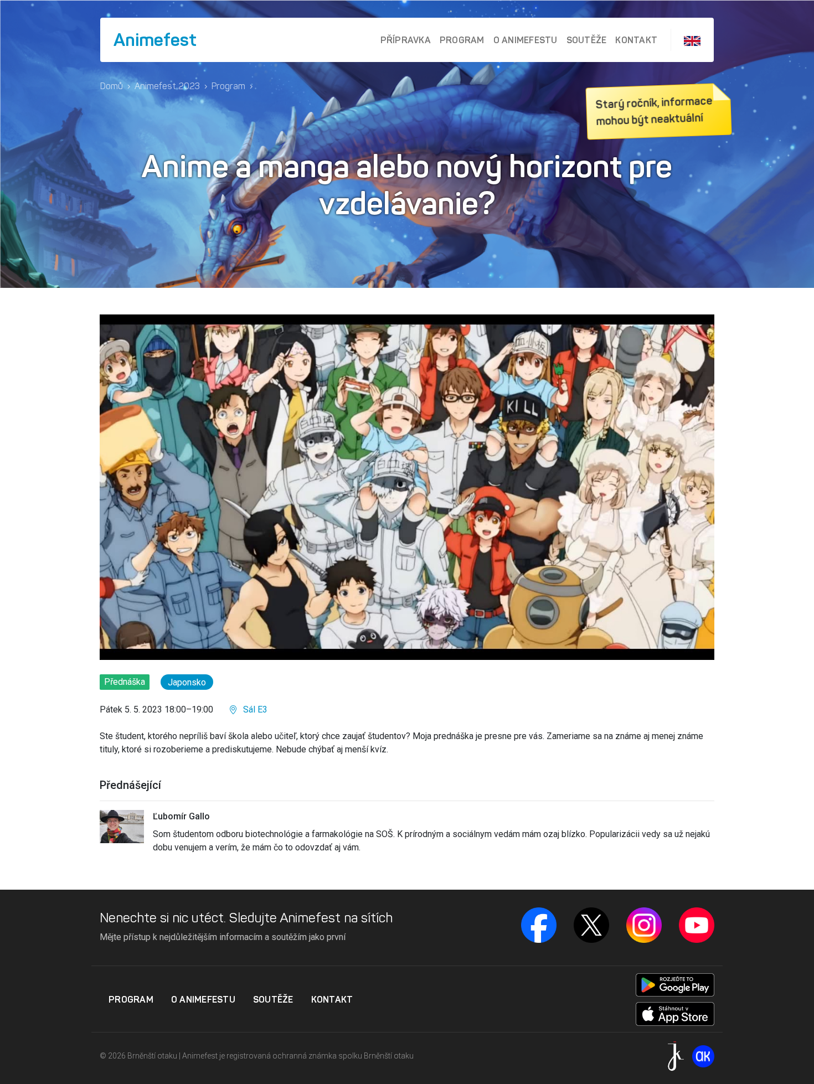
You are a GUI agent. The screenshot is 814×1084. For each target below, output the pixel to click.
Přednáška (124, 682)
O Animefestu (525, 39)
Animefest (155, 40)
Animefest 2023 (167, 86)
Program (462, 39)
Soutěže (586, 39)
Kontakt (636, 39)
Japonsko (187, 682)
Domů (111, 86)
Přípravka (405, 39)
